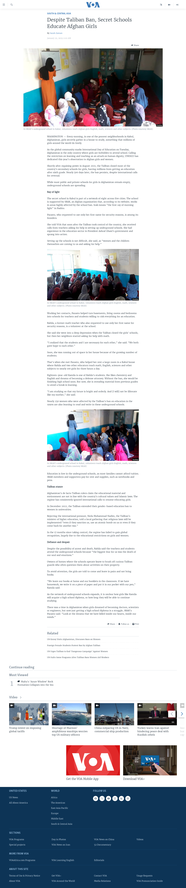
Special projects (17, 844)
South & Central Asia (59, 13)
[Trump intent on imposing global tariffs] (29, 714)
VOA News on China (104, 839)
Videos (140, 839)
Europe (54, 813)
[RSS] (121, 798)
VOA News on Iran (61, 844)
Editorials (99, 860)
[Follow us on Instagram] (115, 798)
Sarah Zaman (56, 33)
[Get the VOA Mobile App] (93, 760)
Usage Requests (145, 875)
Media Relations (102, 881)
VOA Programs (16, 839)
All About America (18, 802)
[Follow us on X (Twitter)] (102, 798)
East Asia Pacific (59, 808)
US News (13, 797)
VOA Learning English (63, 860)
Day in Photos (59, 839)
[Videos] (169, 5)
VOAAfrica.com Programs (22, 860)
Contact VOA (100, 875)
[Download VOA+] (150, 760)
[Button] (135, 45)
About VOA (14, 881)
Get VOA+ (56, 875)
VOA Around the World (63, 881)
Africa (54, 797)
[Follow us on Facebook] (95, 798)
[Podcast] (127, 798)
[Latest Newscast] (177, 5)
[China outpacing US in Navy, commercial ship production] (114, 714)
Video (13, 697)
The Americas (58, 802)
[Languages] (161, 5)
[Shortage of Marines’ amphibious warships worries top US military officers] (71, 714)
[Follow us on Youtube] (108, 798)
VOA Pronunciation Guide (150, 881)
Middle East (57, 818)
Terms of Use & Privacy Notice (24, 875)
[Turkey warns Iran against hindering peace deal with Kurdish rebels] (157, 714)
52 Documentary (102, 844)
